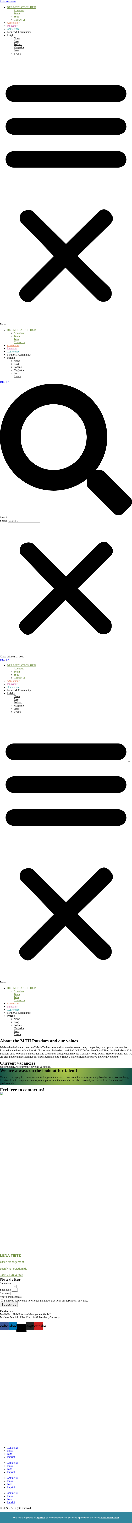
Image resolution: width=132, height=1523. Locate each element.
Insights (11, 35)
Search (3, 520)
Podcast (18, 44)
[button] (66, 192)
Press (16, 50)
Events (17, 53)
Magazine (19, 47)
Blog (16, 41)
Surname (5, 1293)
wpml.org (41, 1517)
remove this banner (110, 1517)
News (17, 38)
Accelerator (13, 22)
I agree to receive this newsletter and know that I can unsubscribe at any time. (46, 1300)
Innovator (12, 25)
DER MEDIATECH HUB (21, 7)
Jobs (16, 16)
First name (6, 1289)
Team (17, 13)
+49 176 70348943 (11, 1275)
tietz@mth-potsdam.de (13, 1268)
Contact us (19, 19)
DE (2, 382)
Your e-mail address (11, 1296)
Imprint (11, 1456)
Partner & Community (19, 32)
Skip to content (8, 1)
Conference (13, 28)
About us (19, 10)
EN (8, 382)
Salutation (5, 1283)
